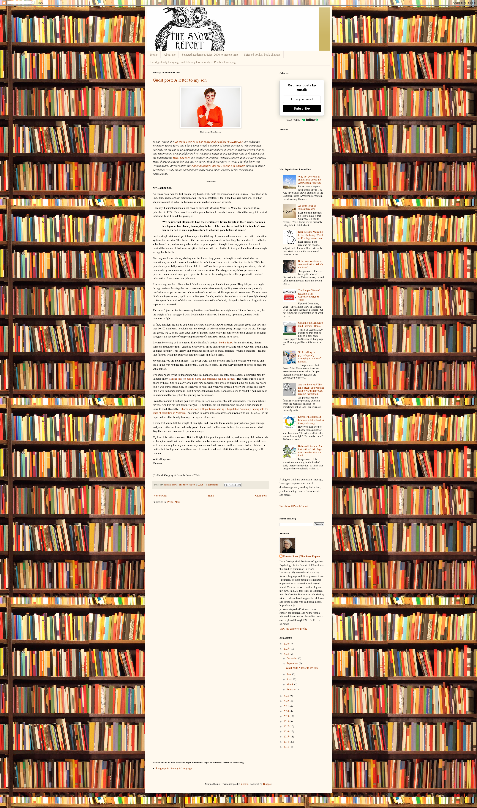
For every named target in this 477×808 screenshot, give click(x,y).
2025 (287, 648)
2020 (287, 711)
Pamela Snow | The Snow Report (301, 556)
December (292, 658)
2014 (287, 741)
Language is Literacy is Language (174, 768)
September (293, 663)
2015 (287, 736)
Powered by (292, 119)
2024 (287, 654)
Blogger (267, 784)
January (291, 689)
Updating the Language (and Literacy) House (310, 324)
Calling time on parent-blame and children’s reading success (202, 378)
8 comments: (212, 484)
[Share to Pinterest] (239, 485)
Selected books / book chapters (262, 54)
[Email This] (225, 485)
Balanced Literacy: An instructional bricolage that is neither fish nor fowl (310, 450)
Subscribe (302, 108)
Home (153, 54)
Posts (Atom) (174, 502)
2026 (287, 643)
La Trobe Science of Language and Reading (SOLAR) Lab (209, 141)
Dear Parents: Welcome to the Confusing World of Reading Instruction (310, 235)
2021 (287, 706)
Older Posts (261, 495)
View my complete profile (293, 628)
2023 (287, 696)
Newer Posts (160, 495)
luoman (244, 784)
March (290, 684)
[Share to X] (232, 485)
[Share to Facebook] (236, 485)
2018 (287, 721)
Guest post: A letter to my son (180, 80)
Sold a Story (225, 342)
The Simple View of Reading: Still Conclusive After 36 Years (309, 295)
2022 (287, 701)
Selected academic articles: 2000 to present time (210, 54)
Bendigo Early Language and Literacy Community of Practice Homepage (193, 62)
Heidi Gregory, (182, 157)
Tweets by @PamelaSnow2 (293, 506)
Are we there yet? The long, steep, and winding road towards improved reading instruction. (311, 389)
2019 (287, 716)
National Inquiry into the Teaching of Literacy (218, 165)
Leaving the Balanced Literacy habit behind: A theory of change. (311, 420)
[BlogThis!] (229, 485)
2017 (287, 726)
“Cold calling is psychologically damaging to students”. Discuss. (310, 356)
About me (170, 54)
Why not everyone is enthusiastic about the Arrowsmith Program (309, 180)
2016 (287, 731)
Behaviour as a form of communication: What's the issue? (310, 264)
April (290, 679)
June (289, 674)
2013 (287, 746)
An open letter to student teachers (307, 207)
